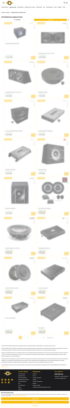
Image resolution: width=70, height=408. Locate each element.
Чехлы (64, 7)
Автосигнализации (22, 377)
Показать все (4, 366)
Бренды (34, 383)
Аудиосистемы (13, 7)
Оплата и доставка (37, 377)
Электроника (39, 7)
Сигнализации (20, 7)
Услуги (34, 375)
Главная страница (5, 12)
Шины (55, 7)
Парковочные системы (30, 7)
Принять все (35, 398)
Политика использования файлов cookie (42, 387)
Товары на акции (36, 385)
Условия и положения (37, 381)
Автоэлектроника (22, 381)
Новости (34, 379)
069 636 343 (59, 374)
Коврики (60, 7)
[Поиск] (64, 2)
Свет (44, 7)
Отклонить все (35, 402)
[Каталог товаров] (3, 3)
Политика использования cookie (19, 395)
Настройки (35, 405)
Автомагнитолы (4, 7)
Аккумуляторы (49, 7)
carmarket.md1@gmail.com (60, 378)
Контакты (35, 373)
